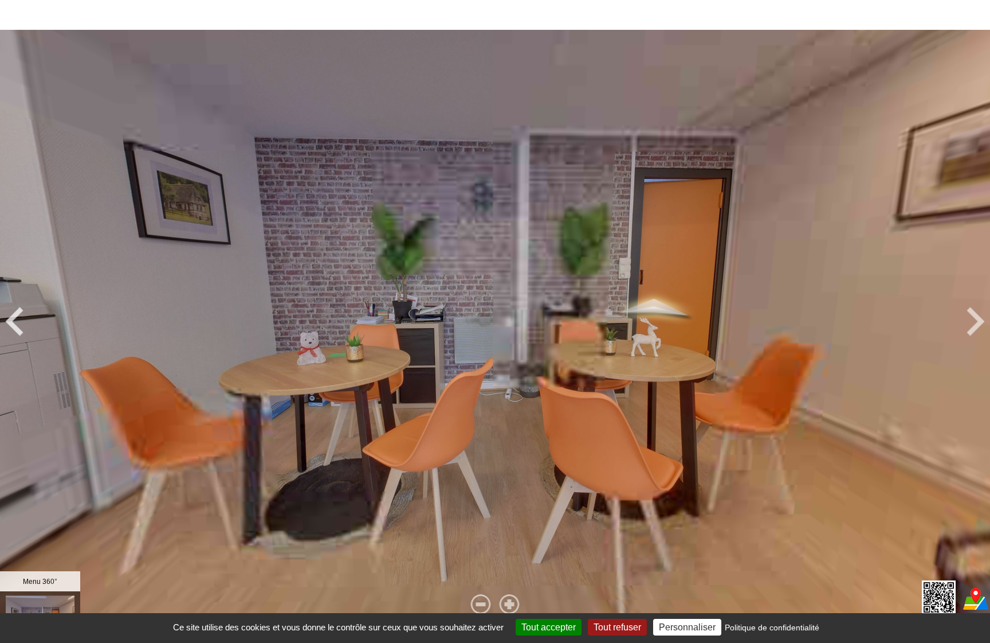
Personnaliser (687, 627)
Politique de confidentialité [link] (772, 627)
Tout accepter (548, 627)
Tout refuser (617, 627)
